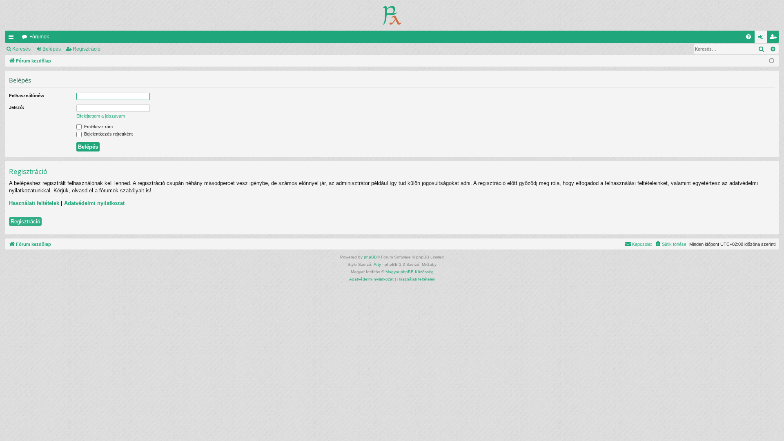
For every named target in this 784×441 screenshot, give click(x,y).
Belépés (51, 49)
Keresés (21, 49)
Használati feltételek (34, 203)
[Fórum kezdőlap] (392, 15)
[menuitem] (748, 37)
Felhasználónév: (27, 95)
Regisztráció (86, 49)
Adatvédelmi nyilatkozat (94, 203)
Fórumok (39, 37)
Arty (377, 264)
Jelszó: (16, 107)
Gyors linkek (12, 38)
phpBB (370, 257)
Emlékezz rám (98, 126)
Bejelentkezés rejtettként (108, 133)
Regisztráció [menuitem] (774, 38)
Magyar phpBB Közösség (409, 272)
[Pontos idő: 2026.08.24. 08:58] (771, 61)
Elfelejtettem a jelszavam (100, 116)
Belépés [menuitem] (762, 38)
